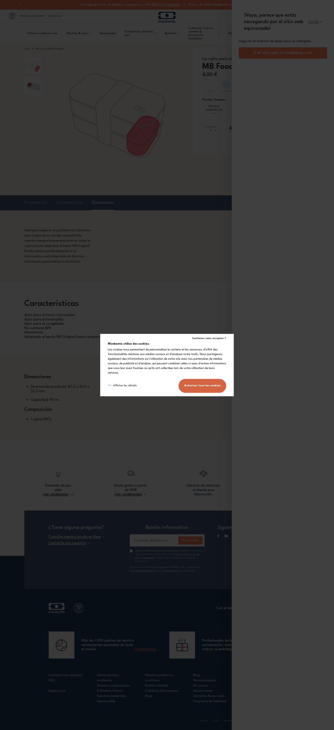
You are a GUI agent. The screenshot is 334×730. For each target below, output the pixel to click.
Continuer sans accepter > (209, 338)
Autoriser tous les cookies (202, 385)
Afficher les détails (125, 385)
